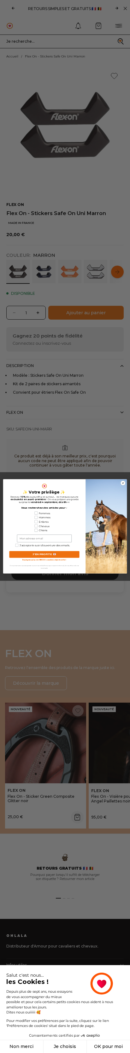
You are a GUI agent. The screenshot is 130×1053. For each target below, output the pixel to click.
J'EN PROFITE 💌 (44, 554)
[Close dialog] (123, 483)
